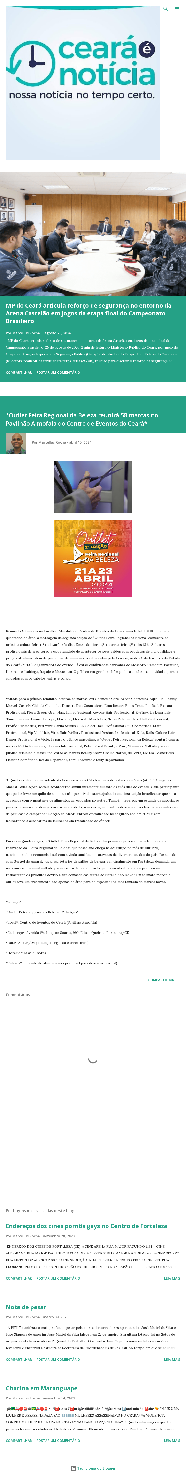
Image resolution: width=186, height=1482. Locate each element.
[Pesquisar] (166, 9)
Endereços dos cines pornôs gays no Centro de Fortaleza (86, 1226)
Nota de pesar (26, 1307)
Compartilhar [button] (19, 372)
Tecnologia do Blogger (96, 1468)
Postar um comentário (58, 372)
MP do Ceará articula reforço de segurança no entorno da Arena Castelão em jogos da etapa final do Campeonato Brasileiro (88, 313)
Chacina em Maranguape (42, 1388)
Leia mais (172, 1278)
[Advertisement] (93, 1159)
